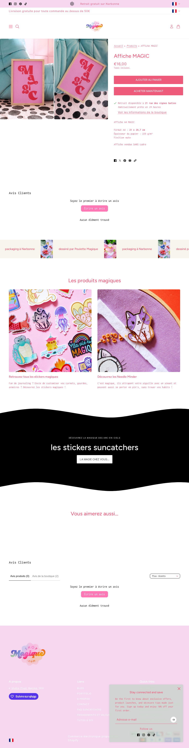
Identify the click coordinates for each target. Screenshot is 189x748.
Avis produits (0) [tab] (19, 576)
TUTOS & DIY (85, 720)
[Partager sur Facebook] (115, 161)
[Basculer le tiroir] (11, 26)
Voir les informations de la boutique (142, 112)
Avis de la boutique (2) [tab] (45, 576)
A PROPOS (83, 698)
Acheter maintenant (148, 91)
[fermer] (179, 688)
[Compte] (171, 26)
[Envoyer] (173, 720)
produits (132, 46)
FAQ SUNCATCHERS (89, 709)
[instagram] (15, 4)
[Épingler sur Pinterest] (125, 161)
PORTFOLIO (84, 693)
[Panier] (178, 26)
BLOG (80, 688)
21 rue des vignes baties (160, 103)
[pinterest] (20, 4)
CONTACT (83, 704)
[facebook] (10, 4)
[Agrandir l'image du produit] (27, 79)
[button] (135, 161)
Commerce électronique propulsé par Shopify (93, 738)
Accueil (118, 46)
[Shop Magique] (94, 26)
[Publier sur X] (120, 160)
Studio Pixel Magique (25, 688)
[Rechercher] (17, 26)
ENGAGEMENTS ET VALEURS (94, 715)
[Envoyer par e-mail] (130, 161)
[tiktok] (26, 4)
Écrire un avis (94, 208)
